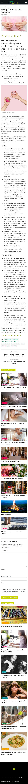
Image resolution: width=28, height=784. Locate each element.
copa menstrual (5, 341)
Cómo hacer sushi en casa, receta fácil (11, 626)
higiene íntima (14, 341)
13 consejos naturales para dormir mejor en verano (14, 406)
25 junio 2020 (4, 14)
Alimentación (5, 622)
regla (22, 343)
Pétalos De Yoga (6, 511)
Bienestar (7, 6)
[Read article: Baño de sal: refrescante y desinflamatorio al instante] (14, 415)
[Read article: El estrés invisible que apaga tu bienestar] (14, 453)
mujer (12, 343)
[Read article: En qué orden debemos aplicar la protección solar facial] (14, 690)
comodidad (15, 339)
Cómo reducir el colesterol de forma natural (12, 478)
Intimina (3, 330)
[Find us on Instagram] (21, 778)
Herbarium (4, 420)
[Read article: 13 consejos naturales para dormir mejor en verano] (14, 398)
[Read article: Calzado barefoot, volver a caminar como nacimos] (14, 523)
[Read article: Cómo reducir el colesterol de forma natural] (14, 470)
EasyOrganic (7, 781)
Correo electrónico (6, 576)
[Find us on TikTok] (23, 778)
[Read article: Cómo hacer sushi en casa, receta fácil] (14, 615)
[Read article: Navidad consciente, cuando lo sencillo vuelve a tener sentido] (14, 487)
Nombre (3, 569)
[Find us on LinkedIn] (19, 778)
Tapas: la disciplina (6, 514)
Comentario (4, 550)
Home (2, 6)
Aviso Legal (3, 778)
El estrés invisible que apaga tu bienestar (11, 461)
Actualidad (5, 697)
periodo (18, 343)
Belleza (4, 672)
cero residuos (8, 339)
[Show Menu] (2, 2)
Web (2, 583)
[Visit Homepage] (14, 2)
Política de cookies (12, 778)
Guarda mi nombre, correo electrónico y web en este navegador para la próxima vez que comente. (14, 591)
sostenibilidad (13, 346)
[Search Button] (26, 2)
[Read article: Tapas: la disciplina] (14, 506)
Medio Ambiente (6, 723)
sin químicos (5, 346)
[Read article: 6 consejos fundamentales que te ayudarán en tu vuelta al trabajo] (14, 379)
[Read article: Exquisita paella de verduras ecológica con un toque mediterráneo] (14, 741)
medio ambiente (6, 343)
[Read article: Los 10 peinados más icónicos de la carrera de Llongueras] (14, 664)
